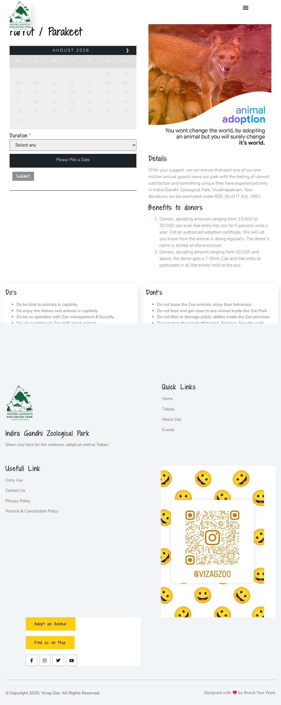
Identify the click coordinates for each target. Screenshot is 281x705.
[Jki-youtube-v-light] (71, 660)
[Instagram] (45, 660)
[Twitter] (58, 660)
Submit (23, 176)
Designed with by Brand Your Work (240, 692)
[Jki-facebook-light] (31, 660)
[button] (245, 7)
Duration (19, 135)
